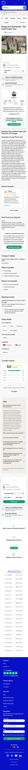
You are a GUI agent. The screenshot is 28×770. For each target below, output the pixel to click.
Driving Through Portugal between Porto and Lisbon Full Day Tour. (20, 622)
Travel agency (6, 683)
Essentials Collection (8, 700)
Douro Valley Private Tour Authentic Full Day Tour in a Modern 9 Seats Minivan (20, 642)
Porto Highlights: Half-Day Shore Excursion (20, 599)
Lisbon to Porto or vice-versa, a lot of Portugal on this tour (9, 607)
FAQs (4, 663)
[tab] (14, 570)
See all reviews (14, 210)
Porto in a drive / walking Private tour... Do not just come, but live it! (9, 579)
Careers (5, 706)
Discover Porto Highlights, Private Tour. (9, 611)
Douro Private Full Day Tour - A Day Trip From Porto (20, 607)
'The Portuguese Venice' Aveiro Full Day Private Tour (20, 646)
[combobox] (20, 497)
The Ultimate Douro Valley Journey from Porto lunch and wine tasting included (9, 642)
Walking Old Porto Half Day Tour (9, 591)
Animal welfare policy (8, 703)
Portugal (12, 18)
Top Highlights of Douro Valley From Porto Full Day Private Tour (9, 575)
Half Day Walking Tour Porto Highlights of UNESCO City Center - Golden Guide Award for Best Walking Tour (20, 575)
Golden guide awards (8, 697)
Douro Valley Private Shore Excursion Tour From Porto (9, 646)
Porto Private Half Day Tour (20, 591)
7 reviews (15, 367)
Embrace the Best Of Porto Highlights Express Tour (9, 618)
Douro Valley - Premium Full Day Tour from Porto (20, 583)
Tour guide (5, 686)
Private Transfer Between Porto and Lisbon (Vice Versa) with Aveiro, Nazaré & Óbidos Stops (9, 599)
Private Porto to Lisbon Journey (9, 603)
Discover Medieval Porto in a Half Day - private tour (9, 615)
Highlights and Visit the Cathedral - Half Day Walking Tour (9, 634)
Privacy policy (14, 762)
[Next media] (24, 44)
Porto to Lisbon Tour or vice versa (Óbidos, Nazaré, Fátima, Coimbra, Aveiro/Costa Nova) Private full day (9, 638)
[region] (14, 199)
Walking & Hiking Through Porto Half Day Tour (20, 595)
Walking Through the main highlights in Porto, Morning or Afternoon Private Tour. (20, 603)
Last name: (5, 724)
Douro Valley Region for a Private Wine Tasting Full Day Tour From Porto (9, 626)
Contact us (6, 666)
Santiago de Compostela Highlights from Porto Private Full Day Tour (20, 630)
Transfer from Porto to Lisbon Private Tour (9, 595)
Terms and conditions (14, 759)
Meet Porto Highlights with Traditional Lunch (20, 587)
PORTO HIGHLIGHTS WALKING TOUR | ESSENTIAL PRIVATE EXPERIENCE (9, 622)
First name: (6, 718)
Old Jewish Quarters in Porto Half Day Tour (20, 634)
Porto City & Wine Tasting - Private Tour (9, 587)
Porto (19, 18)
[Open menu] (24, 3)
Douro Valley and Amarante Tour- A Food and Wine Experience (20, 611)
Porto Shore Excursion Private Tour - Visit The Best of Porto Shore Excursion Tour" (20, 650)
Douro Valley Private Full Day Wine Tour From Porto (20, 579)
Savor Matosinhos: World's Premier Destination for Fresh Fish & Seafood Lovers (20, 626)
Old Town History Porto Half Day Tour (9, 650)
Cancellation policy (14, 764)
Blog (4, 694)
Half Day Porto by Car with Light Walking (20, 638)
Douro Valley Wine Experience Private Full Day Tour (9, 583)
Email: (4, 729)
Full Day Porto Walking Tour (9, 630)
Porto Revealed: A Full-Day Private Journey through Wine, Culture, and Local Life (20, 615)
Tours (6, 18)
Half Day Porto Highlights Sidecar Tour (20, 618)
